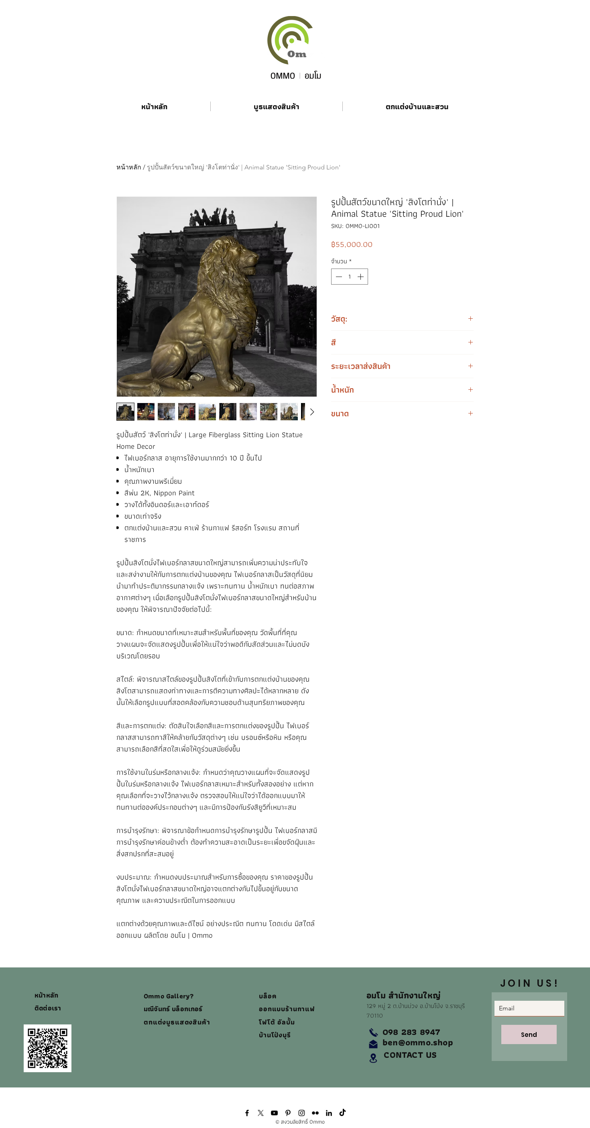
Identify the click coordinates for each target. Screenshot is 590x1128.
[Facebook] (247, 1113)
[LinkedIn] (329, 1113)
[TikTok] (342, 1113)
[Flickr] (315, 1113)
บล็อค (269, 996)
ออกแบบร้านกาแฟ (287, 1008)
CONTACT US (410, 1055)
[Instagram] (301, 1113)
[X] (260, 1113)
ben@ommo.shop (417, 1042)
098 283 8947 (411, 1032)
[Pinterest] (288, 1113)
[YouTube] (274, 1113)
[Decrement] (338, 276)
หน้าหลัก (128, 167)
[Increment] (361, 276)
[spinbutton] (350, 276)
